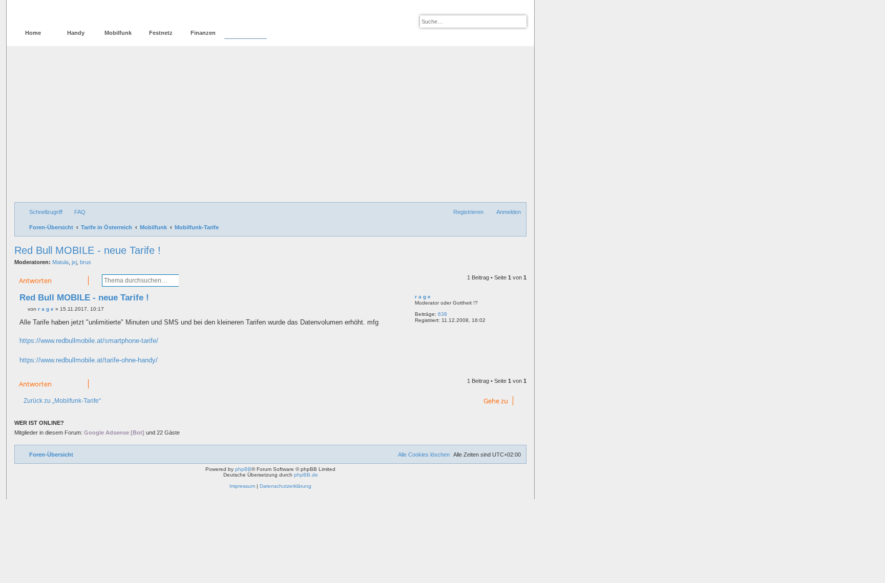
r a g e (423, 296)
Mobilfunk (118, 33)
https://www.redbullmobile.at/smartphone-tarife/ (88, 340)
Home (33, 33)
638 (442, 314)
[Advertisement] (270, 125)
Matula (60, 262)
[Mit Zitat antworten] (392, 300)
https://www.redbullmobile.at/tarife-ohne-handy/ (88, 360)
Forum (246, 33)
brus (85, 262)
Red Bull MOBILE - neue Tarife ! (87, 250)
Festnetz (161, 33)
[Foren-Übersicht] (58, 13)
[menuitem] (75, 212)
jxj (74, 262)
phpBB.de (306, 475)
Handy (76, 33)
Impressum (242, 486)
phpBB (243, 469)
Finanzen (203, 33)
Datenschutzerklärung (285, 486)
